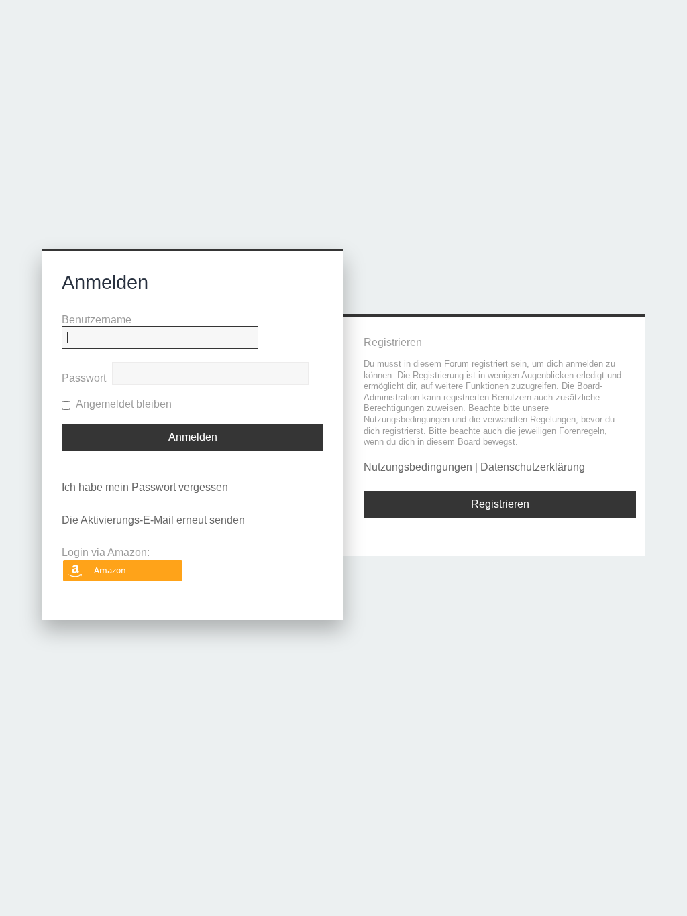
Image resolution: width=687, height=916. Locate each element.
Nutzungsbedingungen (418, 467)
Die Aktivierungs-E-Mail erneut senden (153, 520)
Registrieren (500, 504)
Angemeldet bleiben (123, 404)
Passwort (84, 378)
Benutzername (96, 319)
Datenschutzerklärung (532, 467)
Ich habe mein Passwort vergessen (145, 487)
